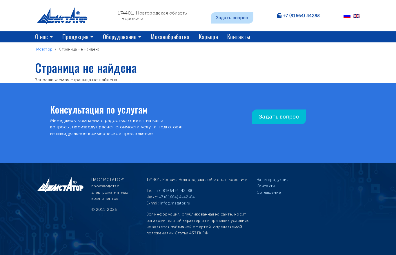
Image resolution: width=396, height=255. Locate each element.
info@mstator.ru (175, 203)
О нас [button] (41, 36)
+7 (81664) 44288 (301, 15)
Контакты (238, 36)
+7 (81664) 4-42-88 (174, 190)
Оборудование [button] (120, 36)
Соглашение (269, 192)
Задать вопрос (232, 17)
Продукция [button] (75, 36)
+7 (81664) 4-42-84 (177, 197)
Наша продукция (272, 179)
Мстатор (44, 49)
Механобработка (170, 36)
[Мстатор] (64, 15)
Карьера (208, 36)
